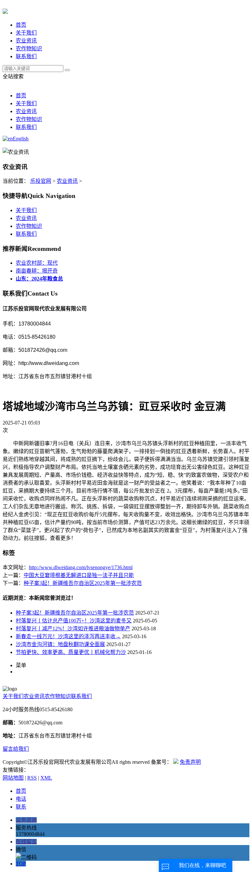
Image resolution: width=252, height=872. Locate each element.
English (21, 138)
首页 (21, 25)
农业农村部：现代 (37, 263)
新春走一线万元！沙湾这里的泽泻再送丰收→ (68, 636)
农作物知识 (29, 48)
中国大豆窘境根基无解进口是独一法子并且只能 (79, 575)
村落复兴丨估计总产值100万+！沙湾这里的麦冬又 (74, 620)
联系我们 (26, 56)
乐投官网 (40, 181)
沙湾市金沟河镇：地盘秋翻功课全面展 (60, 644)
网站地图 (13, 778)
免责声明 (190, 762)
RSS (32, 778)
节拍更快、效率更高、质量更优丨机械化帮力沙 (71, 652)
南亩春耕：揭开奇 (37, 271)
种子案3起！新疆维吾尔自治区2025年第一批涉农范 (83, 583)
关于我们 (26, 33)
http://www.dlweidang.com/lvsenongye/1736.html (81, 567)
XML (46, 778)
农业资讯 (26, 40)
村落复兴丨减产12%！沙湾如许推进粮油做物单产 (73, 628)
